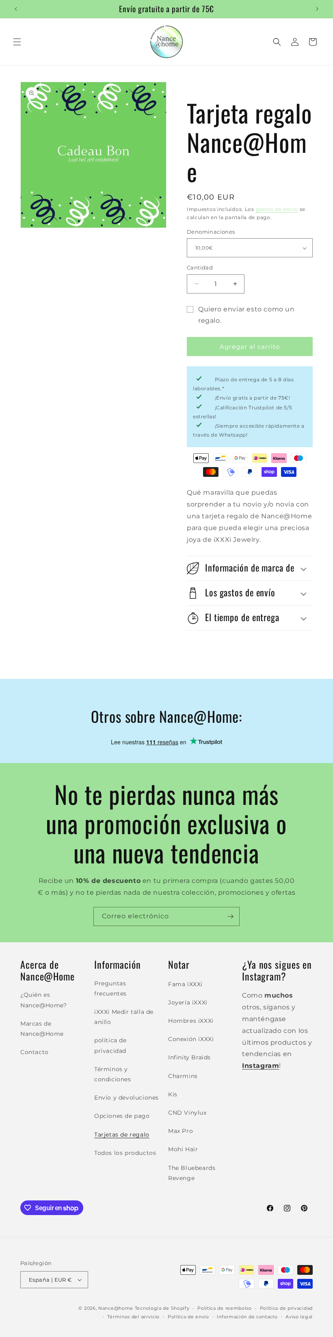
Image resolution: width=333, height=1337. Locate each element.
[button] (17, 42)
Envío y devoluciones (126, 1097)
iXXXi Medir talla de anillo (124, 1017)
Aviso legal (299, 1317)
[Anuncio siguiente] (317, 9)
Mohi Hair (183, 1149)
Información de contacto (247, 1317)
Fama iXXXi (185, 984)
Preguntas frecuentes (110, 988)
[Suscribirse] (230, 916)
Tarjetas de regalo (121, 1134)
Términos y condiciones (112, 1074)
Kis (172, 1094)
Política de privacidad (286, 1308)
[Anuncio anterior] (16, 9)
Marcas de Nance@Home (42, 1028)
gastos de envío (277, 209)
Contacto (34, 1052)
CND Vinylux (187, 1112)
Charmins (183, 1076)
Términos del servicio (133, 1317)
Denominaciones (211, 231)
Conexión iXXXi (191, 1039)
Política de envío (188, 1317)
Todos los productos (125, 1153)
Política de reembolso (224, 1308)
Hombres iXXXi (191, 1020)
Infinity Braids (189, 1057)
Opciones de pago (122, 1116)
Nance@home (115, 1308)
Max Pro (180, 1131)
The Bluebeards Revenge (191, 1173)
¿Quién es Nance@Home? (43, 1000)
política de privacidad (110, 1045)
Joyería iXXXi (188, 1002)
